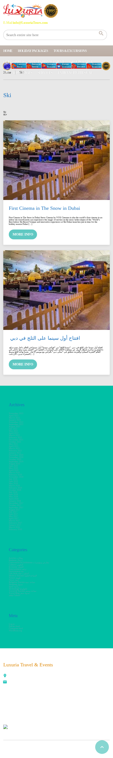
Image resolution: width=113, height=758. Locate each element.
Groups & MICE (81, 62)
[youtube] (44, 704)
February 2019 (15, 488)
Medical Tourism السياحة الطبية (23, 575)
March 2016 (14, 527)
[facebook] (8, 704)
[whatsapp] (57, 704)
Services (45, 73)
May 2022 (13, 431)
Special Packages (17, 73)
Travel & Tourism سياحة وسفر (22, 591)
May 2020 (13, 468)
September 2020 (16, 461)
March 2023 (14, 418)
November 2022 (16, 422)
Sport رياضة (14, 586)
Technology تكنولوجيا (18, 589)
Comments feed (16, 628)
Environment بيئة (16, 571)
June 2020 (13, 466)
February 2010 (15, 529)
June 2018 (13, 494)
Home (7, 51)
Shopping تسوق (16, 584)
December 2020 (16, 455)
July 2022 (13, 429)
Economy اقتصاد (16, 567)
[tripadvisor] (93, 704)
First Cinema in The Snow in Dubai (44, 208)
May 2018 (13, 496)
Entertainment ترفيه (17, 569)
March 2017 (14, 520)
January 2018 (15, 501)
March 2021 (14, 448)
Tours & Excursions (70, 51)
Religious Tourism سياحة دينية (22, 582)
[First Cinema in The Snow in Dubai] (56, 160)
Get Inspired (13, 62)
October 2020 (15, 459)
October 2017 (15, 505)
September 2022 (16, 424)
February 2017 (15, 523)
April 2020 (13, 470)
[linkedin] (32, 704)
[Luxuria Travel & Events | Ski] (30, 11)
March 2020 (14, 472)
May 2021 (13, 444)
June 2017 (13, 514)
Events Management (46, 62)
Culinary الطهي (16, 565)
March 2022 (14, 435)
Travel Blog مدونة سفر (19, 593)
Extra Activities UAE (75, 73)
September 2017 (16, 507)
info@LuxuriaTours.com (21, 682)
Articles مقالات (16, 558)
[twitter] (20, 704)
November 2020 (16, 457)
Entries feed (14, 626)
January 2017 (15, 525)
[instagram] (69, 704)
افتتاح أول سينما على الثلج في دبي (44, 338)
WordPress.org (15, 630)
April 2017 (13, 518)
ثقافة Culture (14, 595)
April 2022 (13, 433)
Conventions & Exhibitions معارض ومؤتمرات (29, 562)
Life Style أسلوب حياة (19, 573)
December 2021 (16, 439)
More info (23, 234)
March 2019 (14, 485)
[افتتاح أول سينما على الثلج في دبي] (56, 290)
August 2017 (14, 510)
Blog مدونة (61, 747)
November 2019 (16, 477)
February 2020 (15, 475)
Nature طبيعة (15, 578)
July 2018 (13, 492)
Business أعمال (15, 560)
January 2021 (15, 453)
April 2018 (13, 499)
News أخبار (14, 580)
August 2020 (14, 464)
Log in (12, 624)
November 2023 (16, 413)
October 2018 (15, 490)
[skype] (81, 704)
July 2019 (13, 479)
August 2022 (14, 426)
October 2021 (15, 442)
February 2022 (15, 437)
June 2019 (13, 481)
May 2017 (13, 516)
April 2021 (13, 446)
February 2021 (15, 450)
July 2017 (13, 512)
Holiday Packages (33, 51)
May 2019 (13, 483)
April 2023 (13, 415)
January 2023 (15, 420)
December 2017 (16, 503)
